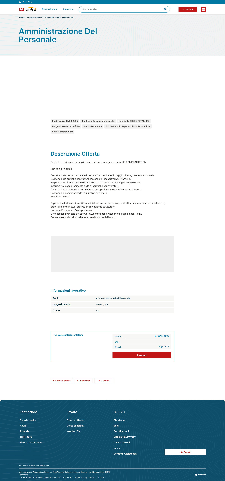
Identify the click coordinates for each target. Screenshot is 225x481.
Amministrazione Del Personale (59, 17)
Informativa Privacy (27, 465)
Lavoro (67, 9)
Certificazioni (121, 431)
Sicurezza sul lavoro (31, 442)
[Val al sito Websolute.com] (200, 475)
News (117, 448)
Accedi (189, 9)
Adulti (23, 425)
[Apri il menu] (203, 9)
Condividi (85, 380)
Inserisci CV (73, 431)
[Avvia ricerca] (165, 9)
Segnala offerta (63, 380)
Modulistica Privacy (125, 437)
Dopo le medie (28, 420)
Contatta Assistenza (125, 453)
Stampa (105, 380)
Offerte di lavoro (76, 420)
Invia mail (141, 355)
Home (21, 17)
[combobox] (124, 9)
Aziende (24, 431)
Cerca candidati (75, 425)
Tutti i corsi (26, 437)
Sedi (116, 425)
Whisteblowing (43, 465)
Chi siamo (119, 420)
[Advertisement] (112, 82)
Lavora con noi (122, 442)
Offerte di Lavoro (34, 17)
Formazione (48, 9)
